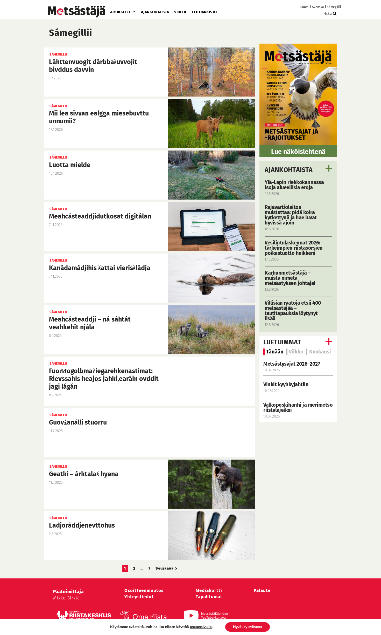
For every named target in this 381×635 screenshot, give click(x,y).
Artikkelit (120, 12)
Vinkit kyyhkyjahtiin (285, 384)
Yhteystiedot (139, 596)
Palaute (262, 590)
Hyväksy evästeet (247, 626)
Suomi (304, 7)
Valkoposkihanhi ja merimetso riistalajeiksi (298, 407)
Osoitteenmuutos (144, 590)
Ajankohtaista (155, 12)
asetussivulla (201, 627)
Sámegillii (334, 7)
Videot (180, 12)
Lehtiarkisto (204, 12)
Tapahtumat (209, 596)
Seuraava (164, 568)
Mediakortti (209, 590)
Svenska (318, 7)
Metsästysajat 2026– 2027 (291, 364)
